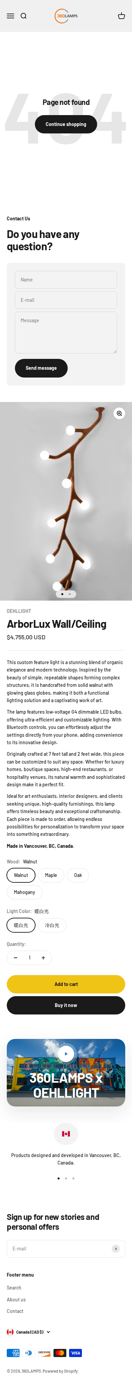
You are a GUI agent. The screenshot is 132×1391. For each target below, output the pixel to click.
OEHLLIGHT (19, 611)
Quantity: (16, 944)
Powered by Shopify (60, 1371)
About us (16, 1299)
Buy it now (66, 1005)
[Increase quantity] (43, 958)
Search (14, 1288)
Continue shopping (66, 124)
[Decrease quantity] (15, 958)
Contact (15, 1311)
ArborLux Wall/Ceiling (57, 623)
